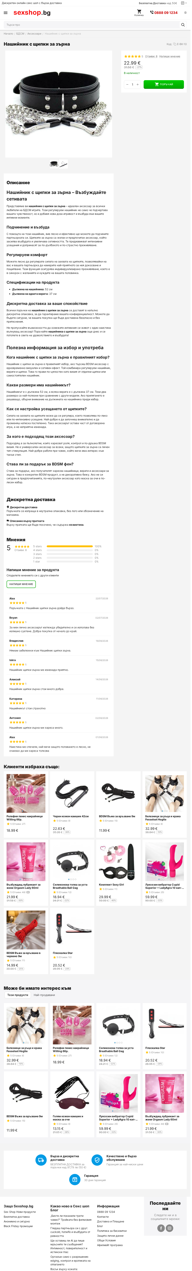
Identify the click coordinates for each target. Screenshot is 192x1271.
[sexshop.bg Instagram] (169, 1228)
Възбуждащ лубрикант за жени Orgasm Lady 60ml (23, 886)
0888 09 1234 (106, 1211)
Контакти (103, 1216)
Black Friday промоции (18, 1226)
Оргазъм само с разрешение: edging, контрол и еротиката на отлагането (70, 1260)
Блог (100, 1226)
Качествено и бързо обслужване (121, 1158)
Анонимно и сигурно (17, 1221)
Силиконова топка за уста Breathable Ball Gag (70, 886)
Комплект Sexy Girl (111, 884)
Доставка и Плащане (110, 1221)
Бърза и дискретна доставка (64, 1158)
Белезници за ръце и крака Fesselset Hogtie (163, 818)
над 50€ (158, 3)
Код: (169, 44)
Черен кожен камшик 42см (71, 816)
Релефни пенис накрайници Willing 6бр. (25, 818)
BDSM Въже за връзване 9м (117, 816)
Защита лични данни (110, 1235)
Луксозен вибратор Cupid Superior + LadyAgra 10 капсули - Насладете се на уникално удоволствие (163, 886)
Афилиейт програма (110, 1245)
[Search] (183, 24)
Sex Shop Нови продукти (20, 1211)
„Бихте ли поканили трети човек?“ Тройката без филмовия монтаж (71, 1219)
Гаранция (91, 1176)
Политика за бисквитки (112, 1230)
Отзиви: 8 (151, 56)
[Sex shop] (32, 12)
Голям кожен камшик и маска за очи (68, 1118)
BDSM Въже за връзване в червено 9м (23, 954)
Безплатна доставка (17, 1216)
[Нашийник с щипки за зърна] (59, 104)
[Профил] (185, 12)
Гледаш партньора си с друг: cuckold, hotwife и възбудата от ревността (70, 1232)
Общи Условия (106, 1240)
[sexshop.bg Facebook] (161, 1228)
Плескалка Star (63, 952)
